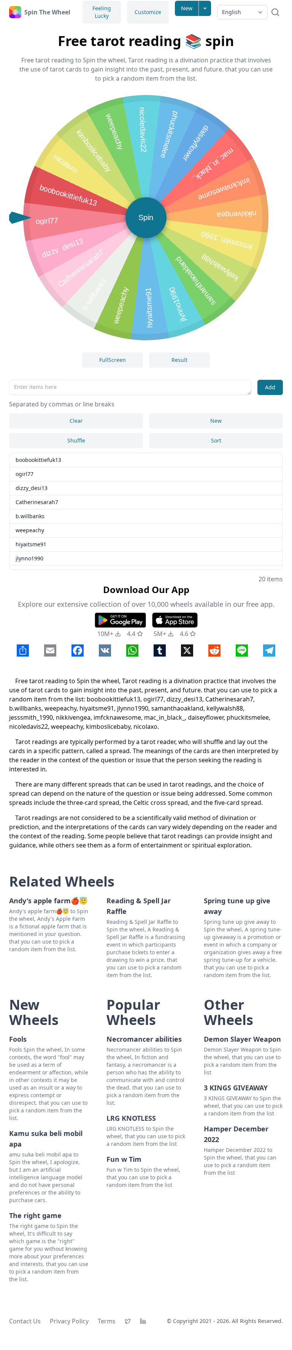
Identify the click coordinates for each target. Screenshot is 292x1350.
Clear (76, 420)
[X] (128, 1321)
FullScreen (112, 359)
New (186, 8)
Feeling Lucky (101, 12)
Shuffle (76, 440)
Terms (107, 1321)
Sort (216, 440)
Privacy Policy (69, 1321)
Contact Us (25, 1321)
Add (270, 387)
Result (179, 359)
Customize (148, 12)
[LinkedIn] (143, 1321)
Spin (145, 217)
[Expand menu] (205, 8)
